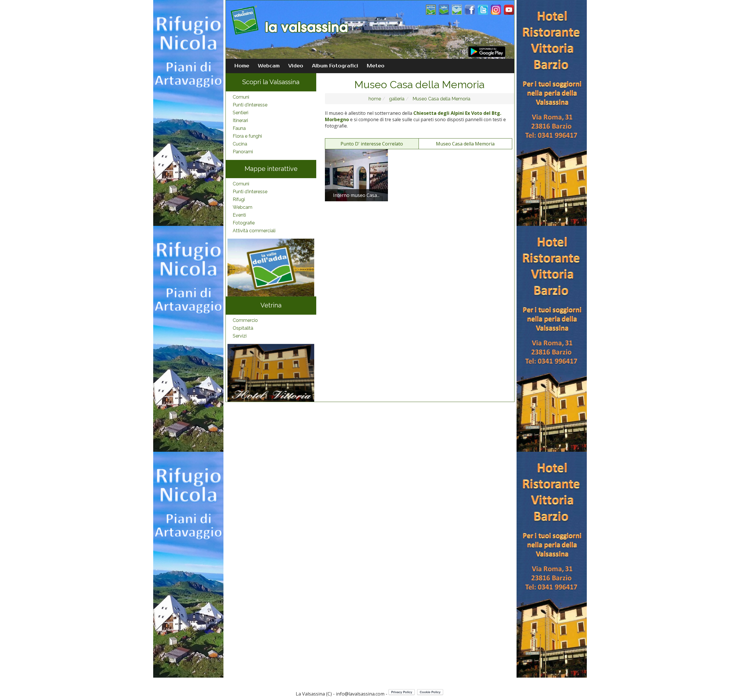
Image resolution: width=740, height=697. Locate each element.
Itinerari (240, 120)
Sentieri (240, 112)
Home (241, 66)
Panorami (243, 151)
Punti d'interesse (250, 105)
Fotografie (244, 223)
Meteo (375, 66)
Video (295, 66)
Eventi (239, 215)
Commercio (245, 320)
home (375, 99)
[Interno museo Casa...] (356, 175)
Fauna (239, 128)
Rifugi (239, 199)
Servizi (240, 336)
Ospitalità (243, 328)
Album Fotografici (335, 66)
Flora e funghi (247, 136)
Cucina (240, 144)
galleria (396, 99)
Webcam (269, 66)
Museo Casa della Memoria (440, 99)
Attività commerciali (254, 230)
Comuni (241, 97)
